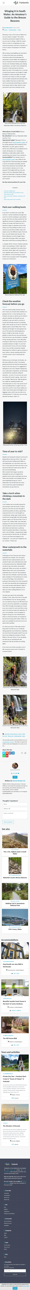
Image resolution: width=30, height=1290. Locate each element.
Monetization (7, 1195)
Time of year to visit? (9, 194)
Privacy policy (7, 1245)
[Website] (11, 773)
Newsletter (6, 1225)
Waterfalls (7, 734)
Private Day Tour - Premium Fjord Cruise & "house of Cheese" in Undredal (14, 1079)
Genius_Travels (15, 901)
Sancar (6, 1123)
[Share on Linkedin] (13, 753)
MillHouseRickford (8, 1035)
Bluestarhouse (7, 998)
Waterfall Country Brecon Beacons (15, 878)
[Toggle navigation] (3, 3)
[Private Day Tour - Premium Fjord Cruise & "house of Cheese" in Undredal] (15, 1063)
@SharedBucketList (15, 770)
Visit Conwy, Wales (15, 929)
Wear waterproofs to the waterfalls (12, 199)
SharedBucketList (8, 27)
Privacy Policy (26, 1286)
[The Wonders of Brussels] (15, 1112)
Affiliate (6, 1209)
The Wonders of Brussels (11, 1126)
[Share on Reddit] (7, 753)
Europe (5, 30)
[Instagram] (13, 773)
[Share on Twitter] (3, 753)
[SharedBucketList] (15, 765)
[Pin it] (7, 755)
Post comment (8, 822)
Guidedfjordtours (8, 1073)
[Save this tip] (22, 753)
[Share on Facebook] (10, 753)
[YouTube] (18, 773)
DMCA (5, 1249)
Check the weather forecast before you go (14, 192)
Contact (6, 1237)
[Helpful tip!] (25, 753)
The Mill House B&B (10, 1038)
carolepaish (15, 849)
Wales (19, 30)
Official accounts (8, 1223)
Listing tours (6, 1211)
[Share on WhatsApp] (3, 755)
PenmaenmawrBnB (9, 961)
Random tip (6, 1199)
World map (6, 1197)
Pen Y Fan (4, 736)
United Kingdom (12, 30)
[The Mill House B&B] (15, 1024)
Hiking (23, 734)
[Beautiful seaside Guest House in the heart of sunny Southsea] (15, 987)
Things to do (10, 736)
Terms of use (7, 1247)
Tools (5, 1257)
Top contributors (8, 1221)
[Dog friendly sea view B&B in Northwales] (15, 950)
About (5, 1233)
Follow (15, 777)
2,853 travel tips (10, 1170)
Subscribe (15, 1274)
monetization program (8, 742)
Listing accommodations (9, 1213)
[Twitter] (16, 773)
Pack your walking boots (9, 191)
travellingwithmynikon (15, 875)
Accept (15, 1288)
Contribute (6, 1193)
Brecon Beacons (14, 734)
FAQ (5, 1207)
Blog (5, 1235)
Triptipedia (24, 3)
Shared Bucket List (19, 781)
